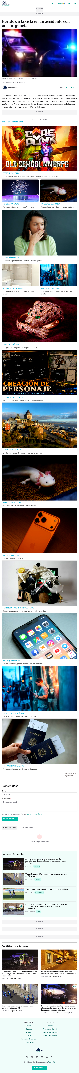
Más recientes (10, 828)
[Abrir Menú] (74, 3)
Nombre (5, 791)
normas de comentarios (34, 814)
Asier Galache (55, 1013)
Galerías (29, 1026)
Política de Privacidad (50, 1032)
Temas (29, 1035)
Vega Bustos (13, 978)
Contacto (50, 1026)
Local (39, 911)
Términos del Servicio (50, 1029)
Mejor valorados (28, 828)
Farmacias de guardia (28, 1039)
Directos (29, 1029)
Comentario (6, 799)
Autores (28, 1032)
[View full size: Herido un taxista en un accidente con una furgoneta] (39, 53)
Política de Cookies (50, 1035)
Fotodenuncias (29, 1042)
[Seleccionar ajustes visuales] (69, 3)
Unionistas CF (39, 892)
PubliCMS (51, 1062)
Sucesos (37, 866)
